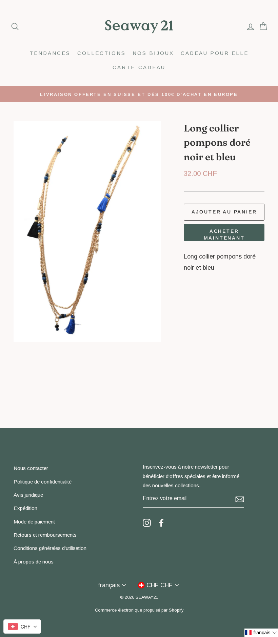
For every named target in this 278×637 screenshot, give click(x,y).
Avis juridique (28, 495)
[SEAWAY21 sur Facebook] (161, 522)
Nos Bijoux (153, 53)
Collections (101, 53)
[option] (139, 94)
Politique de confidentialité (43, 482)
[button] (261, 633)
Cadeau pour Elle (215, 53)
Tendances (50, 53)
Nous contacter (31, 468)
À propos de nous (34, 561)
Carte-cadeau (139, 67)
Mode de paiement (34, 522)
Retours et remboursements (45, 535)
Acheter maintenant (224, 234)
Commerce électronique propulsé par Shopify (139, 610)
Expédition (25, 508)
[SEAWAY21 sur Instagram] (147, 522)
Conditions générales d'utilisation (50, 548)
